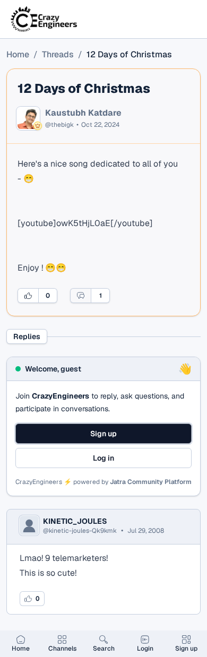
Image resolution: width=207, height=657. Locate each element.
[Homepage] (45, 19)
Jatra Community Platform (151, 482)
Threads (58, 54)
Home (17, 54)
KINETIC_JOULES (75, 521)
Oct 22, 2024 (100, 124)
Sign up (103, 433)
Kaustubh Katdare (83, 113)
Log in (103, 458)
